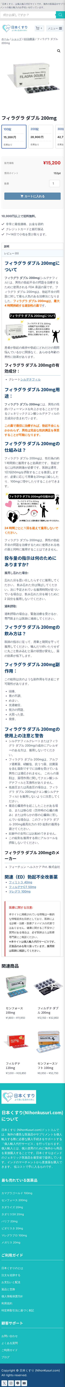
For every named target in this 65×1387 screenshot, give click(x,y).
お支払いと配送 (10, 1282)
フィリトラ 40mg (20, 882)
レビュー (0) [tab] (11, 253)
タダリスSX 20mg (12, 1214)
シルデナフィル (30, 379)
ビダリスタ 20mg (12, 1228)
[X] (4, 1383)
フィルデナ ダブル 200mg (48, 1010)
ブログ (5, 1357)
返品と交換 (8, 1289)
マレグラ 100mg (20, 891)
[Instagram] (11, 1383)
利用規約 (6, 1303)
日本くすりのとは (12, 1268)
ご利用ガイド (9, 1350)
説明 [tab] (6, 246)
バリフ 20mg (9, 1221)
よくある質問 (9, 1343)
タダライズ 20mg (12, 1207)
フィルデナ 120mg (13, 1065)
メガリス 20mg (10, 1242)
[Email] (24, 1383)
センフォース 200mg (14, 1200)
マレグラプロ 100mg (14, 1235)
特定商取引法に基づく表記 (17, 1310)
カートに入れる (35, 196)
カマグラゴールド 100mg (16, 1193)
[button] (59, 51)
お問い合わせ (9, 1336)
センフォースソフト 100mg (48, 1065)
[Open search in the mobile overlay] (32, 14)
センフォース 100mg (14, 1010)
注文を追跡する (10, 1275)
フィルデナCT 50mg (22, 887)
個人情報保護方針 (12, 1296)
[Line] (18, 1383)
